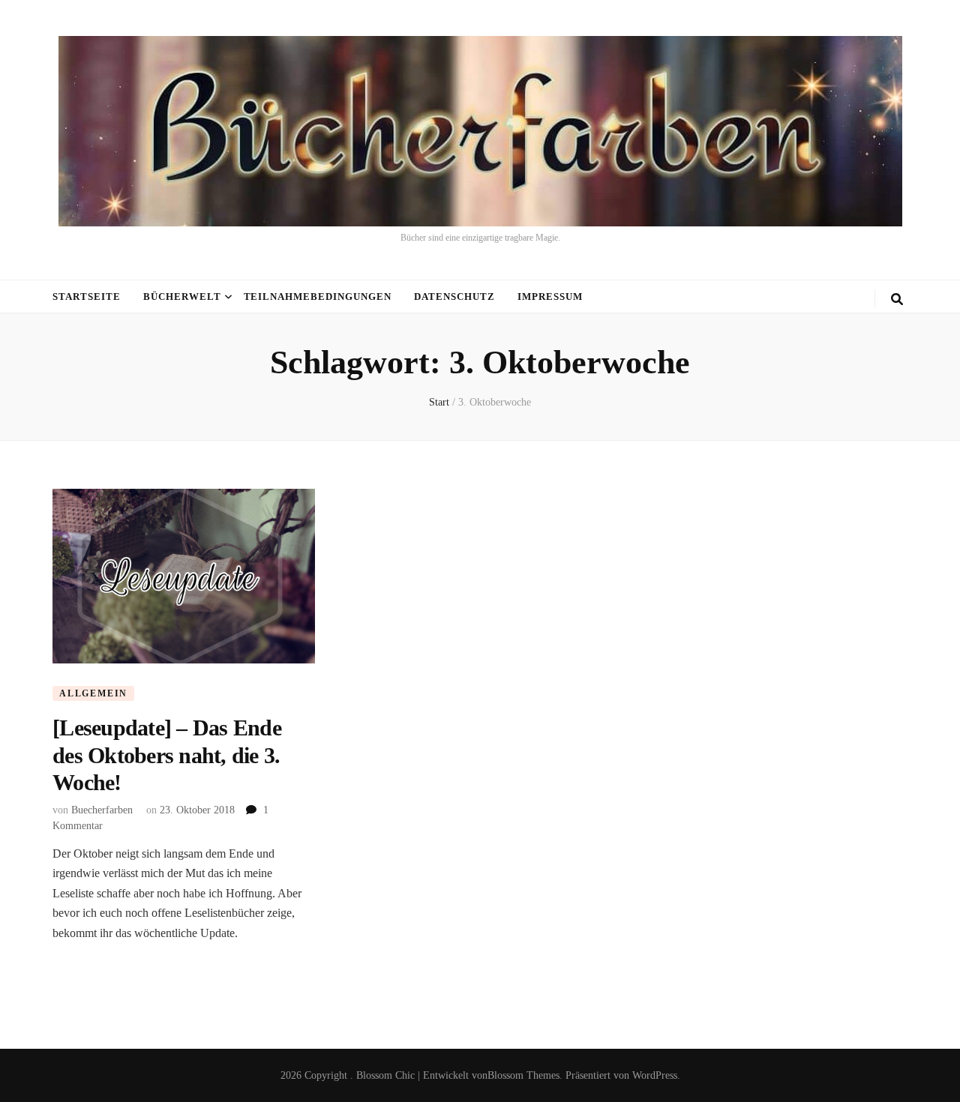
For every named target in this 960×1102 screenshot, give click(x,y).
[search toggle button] (897, 299)
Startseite (86, 296)
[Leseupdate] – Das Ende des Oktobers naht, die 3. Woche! (166, 755)
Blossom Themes (524, 1075)
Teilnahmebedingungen (318, 296)
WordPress (654, 1075)
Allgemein (93, 693)
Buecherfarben (102, 810)
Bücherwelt (182, 296)
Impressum (550, 296)
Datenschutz (454, 296)
